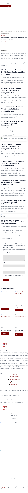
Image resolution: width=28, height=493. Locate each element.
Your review (6, 252)
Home (2, 31)
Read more (5, 308)
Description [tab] (3, 47)
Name (4, 262)
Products (5, 31)
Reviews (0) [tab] (4, 50)
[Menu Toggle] (14, 2)
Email (4, 269)
